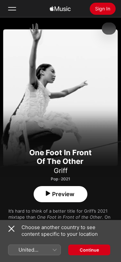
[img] (60, 9)
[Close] (11, 229)
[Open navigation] (12, 8)
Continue (89, 250)
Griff (61, 171)
